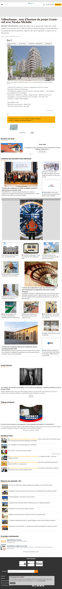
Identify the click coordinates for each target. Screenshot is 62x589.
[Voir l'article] (59, 199)
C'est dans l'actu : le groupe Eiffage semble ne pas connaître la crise (15, 199)
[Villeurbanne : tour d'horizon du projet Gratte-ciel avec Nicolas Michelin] (14, 127)
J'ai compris (12, 583)
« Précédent (22, 132)
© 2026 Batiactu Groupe (6, 585)
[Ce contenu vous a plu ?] (54, 78)
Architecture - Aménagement (35, 43)
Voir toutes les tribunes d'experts (31, 430)
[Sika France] (22, 563)
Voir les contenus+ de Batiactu (8, 582)
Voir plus (31, 395)
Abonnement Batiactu (6, 580)
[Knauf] (39, 563)
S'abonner (58, 4)
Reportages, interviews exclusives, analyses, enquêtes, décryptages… (25, 119)
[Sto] (31, 563)
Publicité (3, 578)
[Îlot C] (7, 78)
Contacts (3, 576)
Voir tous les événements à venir (31, 551)
